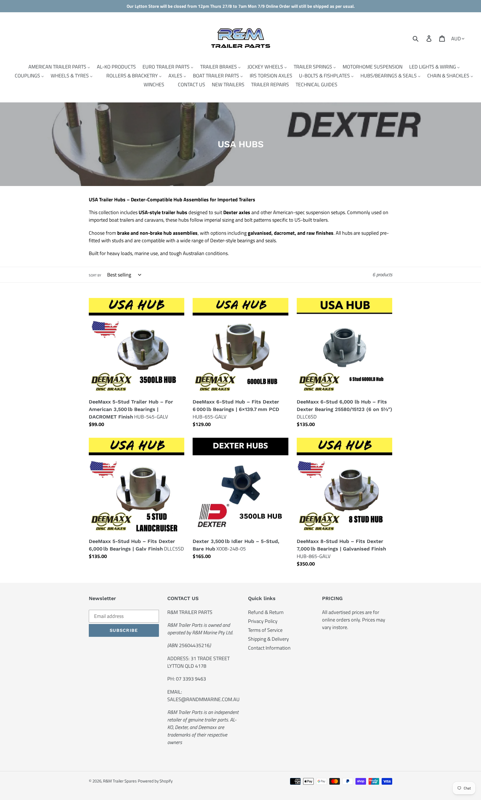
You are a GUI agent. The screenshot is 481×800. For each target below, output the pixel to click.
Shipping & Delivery (268, 639)
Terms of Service (265, 630)
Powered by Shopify (155, 781)
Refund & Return (266, 612)
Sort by (95, 275)
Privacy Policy (263, 621)
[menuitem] (56, 66)
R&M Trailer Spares (120, 781)
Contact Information (269, 648)
